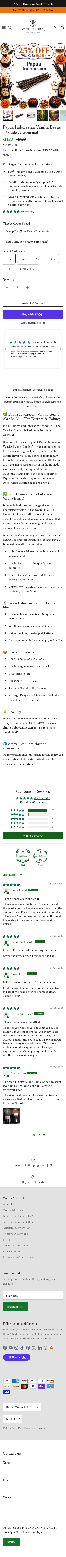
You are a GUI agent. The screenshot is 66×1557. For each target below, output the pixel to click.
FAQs (6, 1239)
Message (8, 1497)
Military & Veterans (15, 1233)
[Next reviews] (60, 349)
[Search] (11, 27)
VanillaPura (17, 1427)
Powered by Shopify (34, 1427)
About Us (9, 1204)
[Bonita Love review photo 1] (11, 1115)
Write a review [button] (33, 835)
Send (11, 1542)
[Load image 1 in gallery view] (33, 76)
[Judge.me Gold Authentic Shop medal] (23, 856)
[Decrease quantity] (7, 287)
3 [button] (34, 1135)
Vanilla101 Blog (13, 1210)
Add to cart (33, 302)
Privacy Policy (12, 1251)
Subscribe (15, 1307)
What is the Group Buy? (18, 1216)
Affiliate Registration (16, 1227)
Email (6, 1480)
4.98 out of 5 (42, 798)
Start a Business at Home (19, 1222)
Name (6, 1462)
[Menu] (4, 27)
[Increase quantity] (27, 287)
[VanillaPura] (33, 27)
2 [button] (28, 1135)
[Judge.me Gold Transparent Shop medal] (40, 856)
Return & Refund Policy (18, 1257)
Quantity (8, 279)
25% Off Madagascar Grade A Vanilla (33, 3)
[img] (11, 884)
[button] (11, 211)
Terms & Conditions (16, 1245)
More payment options (33, 322)
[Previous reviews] (6, 349)
